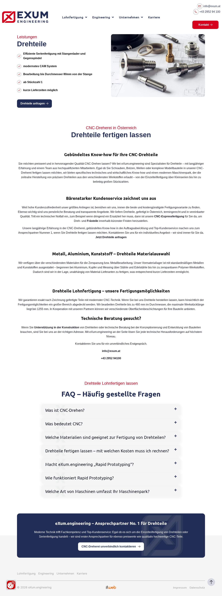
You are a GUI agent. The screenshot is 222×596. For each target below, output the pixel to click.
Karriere (154, 17)
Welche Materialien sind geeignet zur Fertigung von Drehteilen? (105, 437)
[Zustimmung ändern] (11, 585)
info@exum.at (111, 351)
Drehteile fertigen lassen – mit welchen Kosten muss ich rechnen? (107, 450)
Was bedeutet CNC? (64, 423)
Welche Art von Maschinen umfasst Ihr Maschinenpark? (97, 491)
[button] (111, 410)
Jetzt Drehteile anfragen (111, 237)
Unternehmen (129, 17)
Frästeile (92, 220)
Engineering (101, 17)
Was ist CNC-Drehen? (64, 410)
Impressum (180, 587)
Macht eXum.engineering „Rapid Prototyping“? (89, 464)
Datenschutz (197, 587)
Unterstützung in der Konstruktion (56, 327)
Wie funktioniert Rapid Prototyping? (79, 477)
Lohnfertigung (72, 17)
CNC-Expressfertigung (169, 216)
